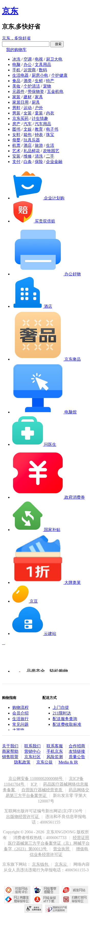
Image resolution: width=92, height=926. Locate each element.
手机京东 (55, 751)
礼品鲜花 (32, 151)
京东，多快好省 (16, 38)
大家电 (18, 730)
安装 (16, 156)
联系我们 (32, 746)
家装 (16, 97)
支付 (16, 161)
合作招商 (77, 746)
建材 (28, 97)
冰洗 (16, 59)
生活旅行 (20, 719)
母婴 (16, 140)
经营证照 (81, 837)
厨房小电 (40, 75)
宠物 (47, 86)
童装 (39, 113)
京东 (10, 10)
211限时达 (62, 713)
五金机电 (55, 91)
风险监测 (55, 757)
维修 (28, 156)
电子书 (52, 129)
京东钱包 (40, 864)
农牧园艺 (51, 151)
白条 (28, 161)
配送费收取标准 (67, 724)
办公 (28, 64)
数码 (43, 70)
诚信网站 (75, 890)
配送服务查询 (65, 719)
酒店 (28, 145)
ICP (34, 784)
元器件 (18, 91)
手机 (16, 70)
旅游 (39, 145)
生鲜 (39, 81)
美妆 (16, 86)
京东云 (61, 864)
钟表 (39, 134)
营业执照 (62, 849)
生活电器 (20, 75)
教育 (39, 129)
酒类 (28, 81)
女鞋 (16, 134)
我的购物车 (16, 49)
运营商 (30, 70)
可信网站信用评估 (17, 890)
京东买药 (20, 118)
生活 (50, 145)
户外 (39, 107)
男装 (16, 113)
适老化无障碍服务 (33, 908)
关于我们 (10, 746)
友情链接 (77, 751)
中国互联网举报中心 (17, 899)
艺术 (16, 151)
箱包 (28, 134)
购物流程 (20, 707)
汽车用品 (43, 124)
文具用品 (43, 64)
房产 (16, 124)
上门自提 (61, 707)
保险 (39, 161)
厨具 (36, 102)
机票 (16, 145)
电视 (39, 59)
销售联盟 (10, 757)
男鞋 (16, 107)
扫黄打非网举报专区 (75, 899)
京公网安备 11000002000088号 (36, 778)
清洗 (39, 156)
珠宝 (50, 134)
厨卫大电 (54, 59)
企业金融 (54, 161)
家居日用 (20, 102)
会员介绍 (20, 713)
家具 (39, 97)
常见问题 (20, 724)
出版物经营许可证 (23, 816)
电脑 (16, 64)
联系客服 (55, 746)
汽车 (28, 124)
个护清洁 (32, 86)
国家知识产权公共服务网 (56, 908)
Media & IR (68, 762)
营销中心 (32, 751)
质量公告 (77, 757)
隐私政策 (22, 762)
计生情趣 (40, 118)
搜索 (57, 44)
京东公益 (44, 762)
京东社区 (32, 757)
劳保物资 (36, 91)
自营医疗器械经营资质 (42, 790)
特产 (50, 81)
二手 (50, 156)
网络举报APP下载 (46, 899)
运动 (28, 107)
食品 (16, 81)
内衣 (50, 113)
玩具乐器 (32, 140)
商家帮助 (10, 751)
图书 (16, 129)
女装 (28, 113)
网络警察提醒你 (46, 890)
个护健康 (59, 75)
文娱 (28, 129)
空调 (28, 59)
